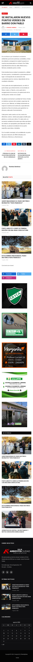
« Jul (3, 644)
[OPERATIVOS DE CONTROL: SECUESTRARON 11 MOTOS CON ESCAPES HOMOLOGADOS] (16, 519)
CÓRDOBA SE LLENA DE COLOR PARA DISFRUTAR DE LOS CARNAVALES (8, 155)
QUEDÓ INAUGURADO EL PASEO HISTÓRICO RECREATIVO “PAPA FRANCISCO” (20, 586)
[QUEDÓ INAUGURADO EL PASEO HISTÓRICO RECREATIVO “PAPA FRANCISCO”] (16, 190)
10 (3, 633)
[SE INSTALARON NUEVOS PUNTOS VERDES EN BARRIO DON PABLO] (16, 45)
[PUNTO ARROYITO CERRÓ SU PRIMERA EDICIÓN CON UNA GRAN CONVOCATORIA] (16, 217)
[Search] (30, 3)
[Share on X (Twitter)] (14, 34)
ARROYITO (4, 13)
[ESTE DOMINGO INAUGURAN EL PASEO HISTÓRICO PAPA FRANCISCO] (16, 244)
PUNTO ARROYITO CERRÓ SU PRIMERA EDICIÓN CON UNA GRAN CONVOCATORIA (21, 596)
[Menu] (3, 3)
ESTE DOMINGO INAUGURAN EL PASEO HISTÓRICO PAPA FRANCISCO (20, 606)
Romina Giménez (11, 27)
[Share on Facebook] (6, 34)
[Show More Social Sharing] (29, 34)
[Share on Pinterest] (23, 34)
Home (17, 657)
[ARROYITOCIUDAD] (16, 3)
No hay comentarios (8, 30)
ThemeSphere (24, 654)
